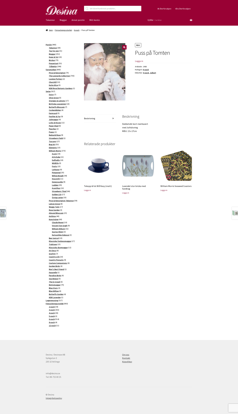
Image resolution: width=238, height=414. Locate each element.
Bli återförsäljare (164, 8)
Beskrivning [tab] (89, 118)
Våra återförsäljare (183, 8)
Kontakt (126, 358)
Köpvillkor (127, 361)
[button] (124, 47)
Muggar (63, 20)
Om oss (125, 354)
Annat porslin (78, 20)
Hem (51, 30)
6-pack (76, 30)
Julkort (153, 73)
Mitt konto (94, 20)
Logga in (139, 61)
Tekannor (50, 20)
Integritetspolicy (54, 398)
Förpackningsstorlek (63, 30)
